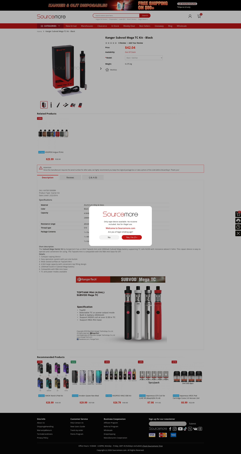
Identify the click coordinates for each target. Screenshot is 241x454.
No (109, 237)
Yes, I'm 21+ (131, 237)
